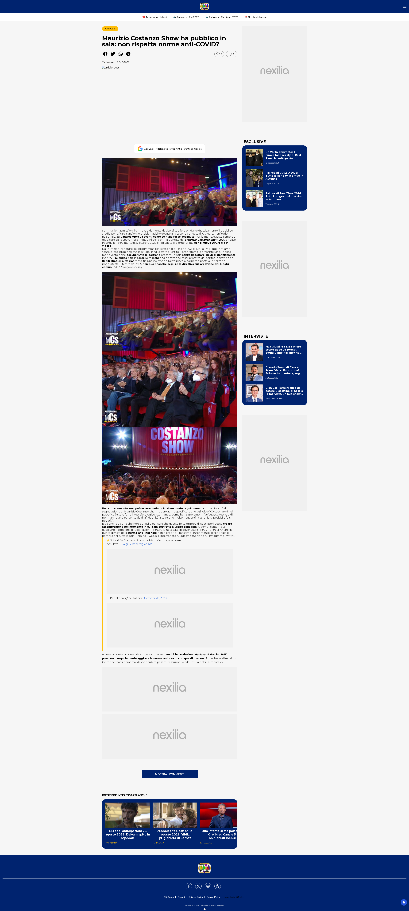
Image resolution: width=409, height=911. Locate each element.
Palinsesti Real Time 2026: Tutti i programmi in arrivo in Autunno (284, 196)
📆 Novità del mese (256, 17)
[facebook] (105, 56)
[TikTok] (215, 884)
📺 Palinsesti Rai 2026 (186, 17)
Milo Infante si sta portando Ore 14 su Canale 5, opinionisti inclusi (222, 834)
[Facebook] (187, 884)
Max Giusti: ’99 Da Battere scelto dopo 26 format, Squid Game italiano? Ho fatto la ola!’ (283, 349)
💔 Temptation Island (154, 17)
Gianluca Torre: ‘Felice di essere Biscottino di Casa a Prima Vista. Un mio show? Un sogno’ (284, 391)
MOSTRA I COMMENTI (170, 774)
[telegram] (128, 56)
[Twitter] (196, 884)
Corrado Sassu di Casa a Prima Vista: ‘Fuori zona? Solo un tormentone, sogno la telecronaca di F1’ (284, 370)
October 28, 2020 (155, 598)
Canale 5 (110, 29)
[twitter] (113, 56)
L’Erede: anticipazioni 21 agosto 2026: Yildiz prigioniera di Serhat (175, 834)
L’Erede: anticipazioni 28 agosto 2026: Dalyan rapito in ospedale (127, 834)
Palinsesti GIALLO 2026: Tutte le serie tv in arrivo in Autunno (284, 175)
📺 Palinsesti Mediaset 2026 (221, 17)
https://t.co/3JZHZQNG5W (135, 544)
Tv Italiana (108, 62)
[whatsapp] (120, 56)
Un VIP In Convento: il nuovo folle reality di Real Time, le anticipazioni (283, 155)
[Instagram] (206, 884)
